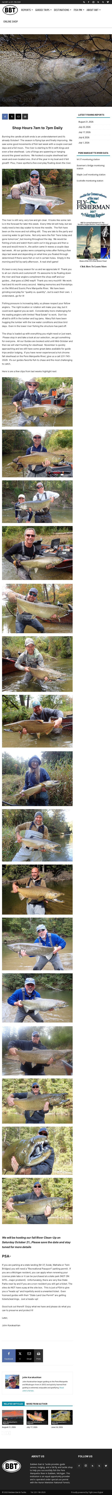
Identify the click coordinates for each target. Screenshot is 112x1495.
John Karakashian (12, 106)
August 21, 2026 (9, 1427)
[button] (84, 2)
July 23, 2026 (84, 127)
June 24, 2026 (57, 1427)
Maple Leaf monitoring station (91, 174)
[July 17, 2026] (37, 1417)
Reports (26, 9)
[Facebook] (88, 2)
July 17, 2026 (32, 1427)
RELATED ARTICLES (13, 1404)
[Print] (25, 117)
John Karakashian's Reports (12, 94)
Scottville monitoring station (90, 180)
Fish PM (78, 9)
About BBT (92, 9)
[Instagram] (93, 2)
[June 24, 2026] (62, 1417)
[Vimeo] (108, 2)
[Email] (18, 117)
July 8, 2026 (83, 137)
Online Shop (10, 21)
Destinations (61, 9)
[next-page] (8, 1433)
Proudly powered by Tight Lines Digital (87, 1492)
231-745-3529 (39, 1492)
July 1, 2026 (83, 143)
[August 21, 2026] (12, 1417)
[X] (103, 2)
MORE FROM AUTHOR (36, 1404)
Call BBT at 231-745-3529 (11, 2)
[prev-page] (4, 1433)
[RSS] (98, 2)
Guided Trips (42, 9)
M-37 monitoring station (88, 159)
